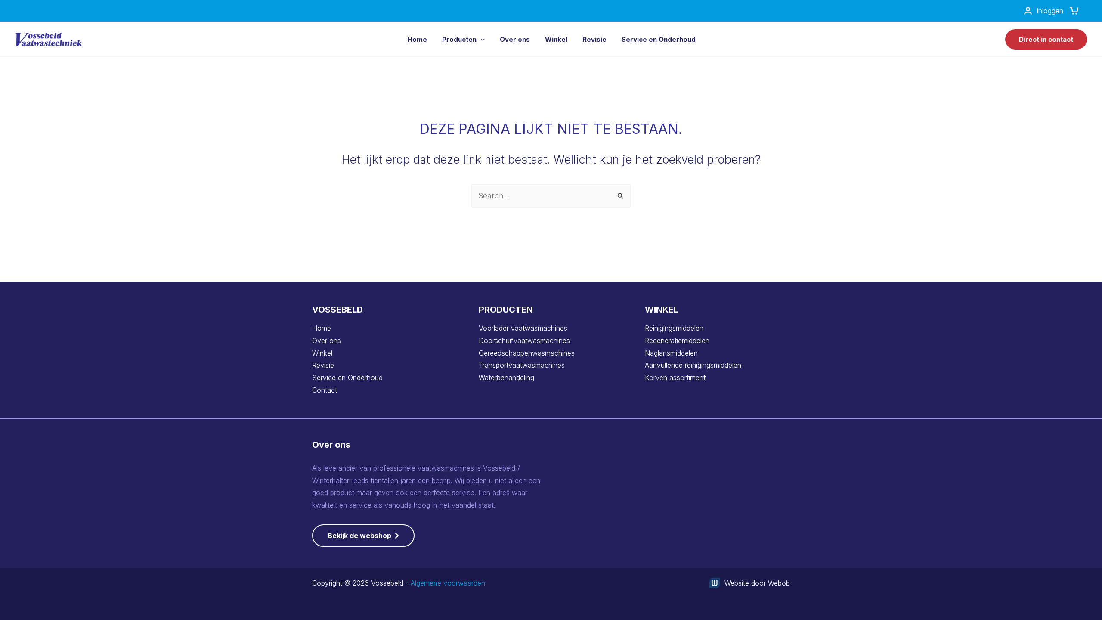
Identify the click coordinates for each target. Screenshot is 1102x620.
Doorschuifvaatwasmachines (524, 340)
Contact (324, 390)
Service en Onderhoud (347, 377)
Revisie (323, 365)
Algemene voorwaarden (448, 583)
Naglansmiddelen (671, 353)
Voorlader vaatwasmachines (523, 328)
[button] (481, 39)
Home (321, 328)
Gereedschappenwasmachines (527, 353)
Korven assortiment (675, 377)
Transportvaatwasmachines (522, 365)
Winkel (322, 353)
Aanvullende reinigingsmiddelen (693, 365)
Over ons (326, 340)
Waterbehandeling (506, 377)
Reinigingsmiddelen (674, 328)
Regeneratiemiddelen (677, 340)
